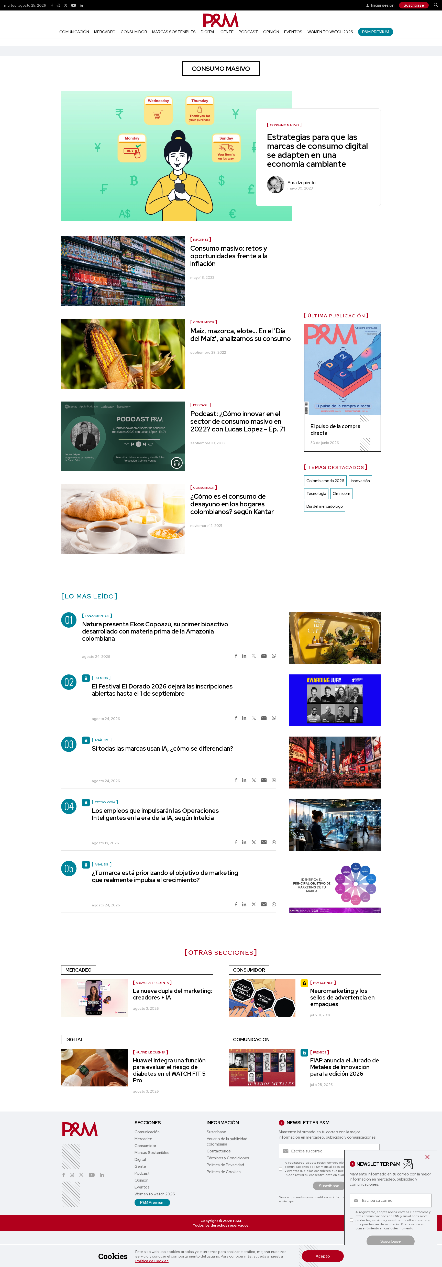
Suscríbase (414, 5)
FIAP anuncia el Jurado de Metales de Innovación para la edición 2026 (344, 1067)
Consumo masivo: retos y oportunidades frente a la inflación (229, 256)
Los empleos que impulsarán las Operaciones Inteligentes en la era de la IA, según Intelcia (155, 814)
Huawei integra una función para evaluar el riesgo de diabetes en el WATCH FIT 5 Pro (169, 1070)
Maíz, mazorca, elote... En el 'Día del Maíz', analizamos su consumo (240, 335)
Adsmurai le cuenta (152, 983)
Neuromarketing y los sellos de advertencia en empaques (342, 997)
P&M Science (323, 983)
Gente (227, 32)
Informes (200, 240)
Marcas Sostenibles (174, 32)
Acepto (323, 1256)
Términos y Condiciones (228, 1158)
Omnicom (341, 493)
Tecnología (316, 493)
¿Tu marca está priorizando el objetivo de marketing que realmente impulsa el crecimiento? (165, 876)
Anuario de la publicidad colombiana (227, 1141)
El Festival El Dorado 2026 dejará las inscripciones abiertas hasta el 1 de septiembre (162, 689)
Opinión (271, 32)
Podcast (248, 32)
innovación (360, 480)
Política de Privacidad (225, 1165)
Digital (208, 32)
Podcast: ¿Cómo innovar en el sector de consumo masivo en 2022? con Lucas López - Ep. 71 (238, 421)
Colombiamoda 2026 (325, 480)
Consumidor (134, 32)
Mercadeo (105, 32)
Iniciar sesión (382, 5)
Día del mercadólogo (324, 506)
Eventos (293, 32)
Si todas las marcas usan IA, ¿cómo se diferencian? (162, 748)
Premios (319, 1052)
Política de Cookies (152, 1261)
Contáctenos (219, 1151)
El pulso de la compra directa (335, 429)
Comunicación (74, 32)
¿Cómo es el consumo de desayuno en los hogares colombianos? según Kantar (232, 504)
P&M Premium (375, 32)
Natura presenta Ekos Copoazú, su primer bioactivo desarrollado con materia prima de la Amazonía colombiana (155, 631)
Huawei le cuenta (150, 1052)
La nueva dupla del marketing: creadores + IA (172, 994)
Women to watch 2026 (330, 32)
